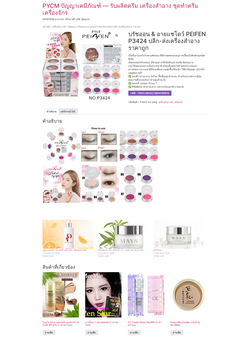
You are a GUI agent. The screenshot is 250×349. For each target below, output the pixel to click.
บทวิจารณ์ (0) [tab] (68, 111)
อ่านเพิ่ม (49, 332)
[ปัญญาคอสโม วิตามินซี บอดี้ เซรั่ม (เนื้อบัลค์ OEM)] (69, 234)
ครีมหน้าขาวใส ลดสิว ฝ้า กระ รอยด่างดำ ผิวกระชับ (120, 250)
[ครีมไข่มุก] (179, 234)
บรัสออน (71, 26)
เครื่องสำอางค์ (59, 26)
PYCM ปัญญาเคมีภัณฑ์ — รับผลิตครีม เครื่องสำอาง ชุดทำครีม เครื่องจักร (120, 9)
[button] (116, 35)
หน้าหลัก (47, 26)
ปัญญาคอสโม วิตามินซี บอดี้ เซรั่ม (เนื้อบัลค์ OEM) (65, 250)
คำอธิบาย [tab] (51, 111)
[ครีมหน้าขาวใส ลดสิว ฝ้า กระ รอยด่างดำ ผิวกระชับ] (124, 234)
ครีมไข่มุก (157, 250)
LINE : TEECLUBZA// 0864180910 (150, 93)
